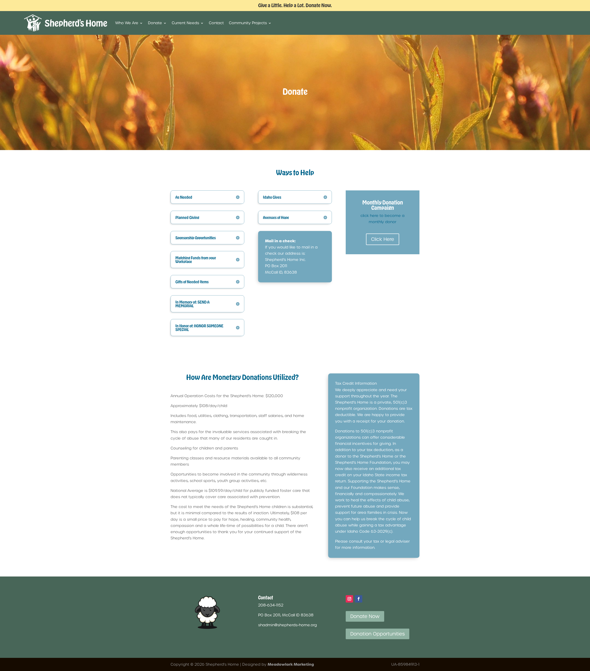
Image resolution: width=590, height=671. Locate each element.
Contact (216, 23)
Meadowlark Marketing (291, 664)
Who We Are (126, 23)
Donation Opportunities (377, 634)
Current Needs (185, 23)
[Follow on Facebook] (358, 599)
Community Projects (248, 23)
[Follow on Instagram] (349, 599)
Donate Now (365, 616)
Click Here (382, 239)
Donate (155, 23)
